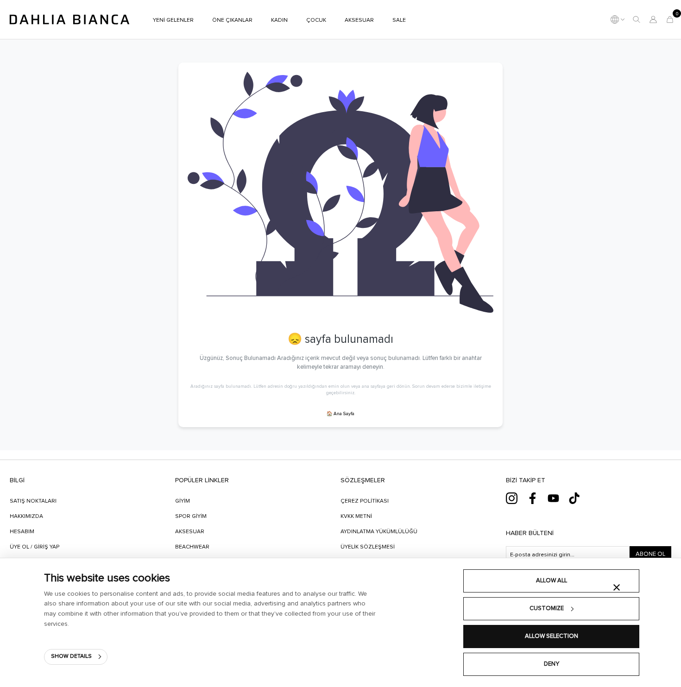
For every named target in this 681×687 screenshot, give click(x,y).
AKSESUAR (189, 532)
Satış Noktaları (33, 501)
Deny (551, 664)
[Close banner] (616, 587)
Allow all (551, 581)
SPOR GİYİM (191, 516)
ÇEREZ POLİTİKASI (364, 501)
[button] (636, 19)
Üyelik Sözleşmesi (367, 547)
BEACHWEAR (192, 547)
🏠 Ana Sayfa (340, 413)
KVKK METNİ (356, 516)
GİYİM (182, 501)
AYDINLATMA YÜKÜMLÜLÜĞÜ (378, 532)
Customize (547, 608)
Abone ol (650, 554)
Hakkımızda (26, 516)
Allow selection (551, 636)
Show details (71, 656)
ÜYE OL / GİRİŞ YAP (34, 547)
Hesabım (22, 532)
